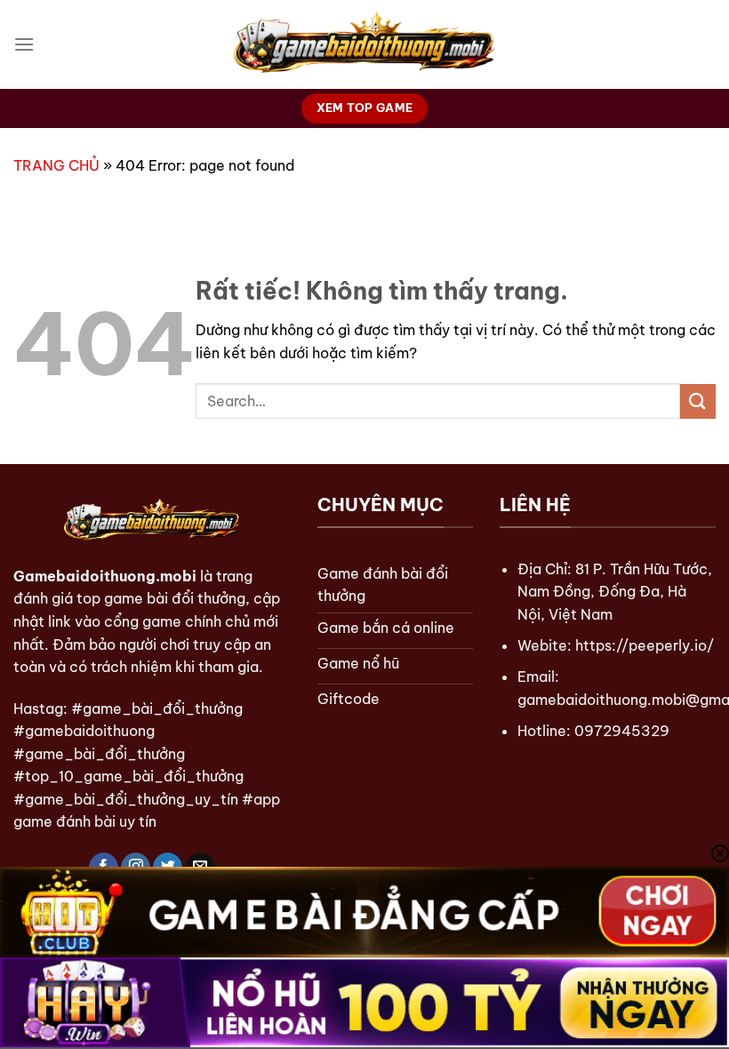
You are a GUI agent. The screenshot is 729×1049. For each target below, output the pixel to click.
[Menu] (24, 44)
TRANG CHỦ (56, 165)
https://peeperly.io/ (644, 645)
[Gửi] (698, 401)
